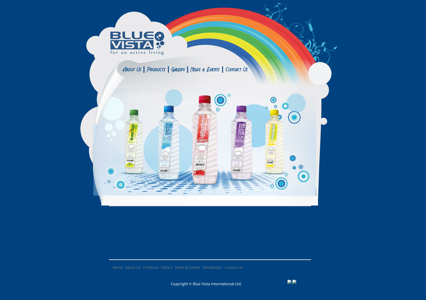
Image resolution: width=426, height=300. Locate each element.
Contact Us (237, 69)
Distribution (212, 268)
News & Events (205, 69)
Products (156, 69)
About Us (133, 69)
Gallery (178, 69)
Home (118, 268)
